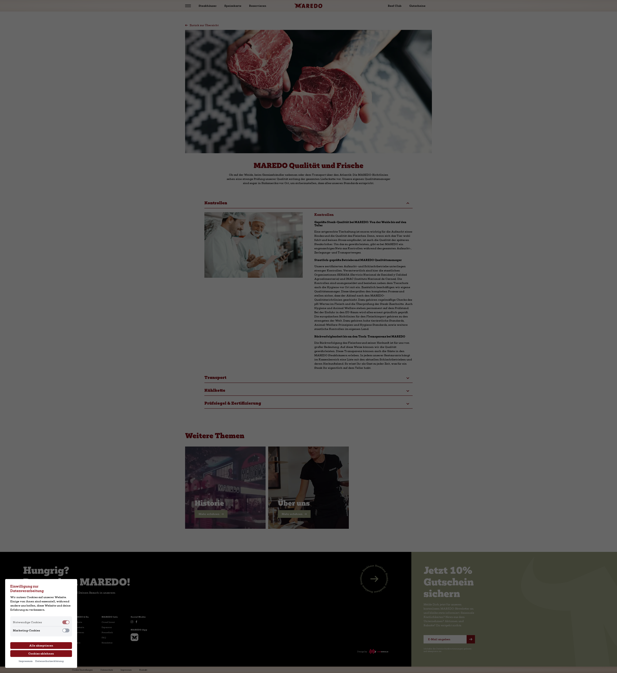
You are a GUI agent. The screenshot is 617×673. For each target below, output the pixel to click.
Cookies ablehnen (41, 653)
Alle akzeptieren (41, 645)
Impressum (26, 661)
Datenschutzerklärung (49, 661)
